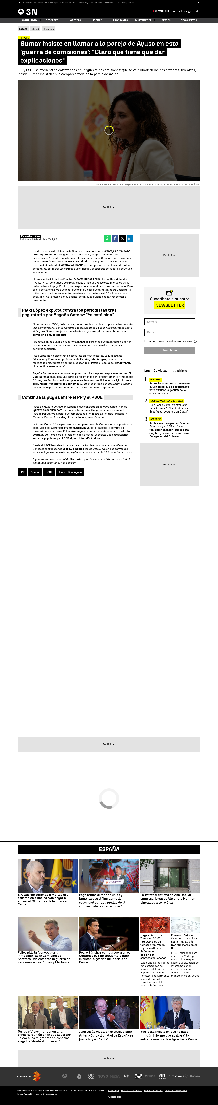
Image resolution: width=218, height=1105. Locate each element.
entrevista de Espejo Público (50, 286)
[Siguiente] (198, 3)
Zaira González (30, 236)
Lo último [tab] (180, 371)
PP (23, 472)
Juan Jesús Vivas (67, 3)
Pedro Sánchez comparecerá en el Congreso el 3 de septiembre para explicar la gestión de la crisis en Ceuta (169, 388)
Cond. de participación (176, 1090)
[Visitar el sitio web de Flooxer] (195, 1076)
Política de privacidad (131, 1090)
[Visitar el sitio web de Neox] (91, 1076)
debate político (53, 406)
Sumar (35, 472)
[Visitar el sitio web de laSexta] (79, 1076)
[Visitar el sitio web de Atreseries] (126, 1076)
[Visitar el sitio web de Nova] (103, 1076)
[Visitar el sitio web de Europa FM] (150, 1076)
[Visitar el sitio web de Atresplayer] (178, 1076)
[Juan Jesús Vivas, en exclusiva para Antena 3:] (109, 1012)
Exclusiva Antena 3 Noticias (166, 401)
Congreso (155, 419)
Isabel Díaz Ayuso (70, 472)
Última (162, 11)
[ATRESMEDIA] (29, 1076)
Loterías (75, 20)
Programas (120, 20)
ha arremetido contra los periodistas (99, 324)
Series (166, 20)
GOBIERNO (155, 379)
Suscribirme (169, 350)
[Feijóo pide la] (48, 934)
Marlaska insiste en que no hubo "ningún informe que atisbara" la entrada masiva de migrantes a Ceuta (168, 1035)
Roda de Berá (96, 3)
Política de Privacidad (180, 341)
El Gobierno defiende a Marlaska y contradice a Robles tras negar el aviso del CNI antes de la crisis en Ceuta (43, 899)
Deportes (52, 20)
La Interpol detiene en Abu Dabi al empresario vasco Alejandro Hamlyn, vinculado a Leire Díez (168, 899)
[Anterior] (19, 3)
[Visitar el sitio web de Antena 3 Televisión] (67, 1076)
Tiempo (98, 20)
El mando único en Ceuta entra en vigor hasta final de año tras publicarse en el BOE (184, 942)
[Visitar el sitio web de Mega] (115, 1076)
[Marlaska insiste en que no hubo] (170, 1012)
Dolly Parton (128, 3)
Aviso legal (113, 1090)
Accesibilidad (114, 1096)
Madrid (35, 29)
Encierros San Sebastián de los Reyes (40, 3)
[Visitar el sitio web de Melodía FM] (162, 1076)
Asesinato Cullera (112, 3)
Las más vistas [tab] (155, 371)
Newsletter (189, 20)
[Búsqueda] (196, 11)
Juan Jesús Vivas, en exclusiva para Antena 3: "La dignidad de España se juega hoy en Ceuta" (168, 408)
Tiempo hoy (82, 3)
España (109, 849)
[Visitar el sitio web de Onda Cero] (138, 1076)
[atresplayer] (182, 11)
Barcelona (48, 29)
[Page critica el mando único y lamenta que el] (109, 876)
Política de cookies (153, 1090)
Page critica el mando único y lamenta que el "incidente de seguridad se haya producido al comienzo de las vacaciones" (102, 900)
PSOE (49, 472)
